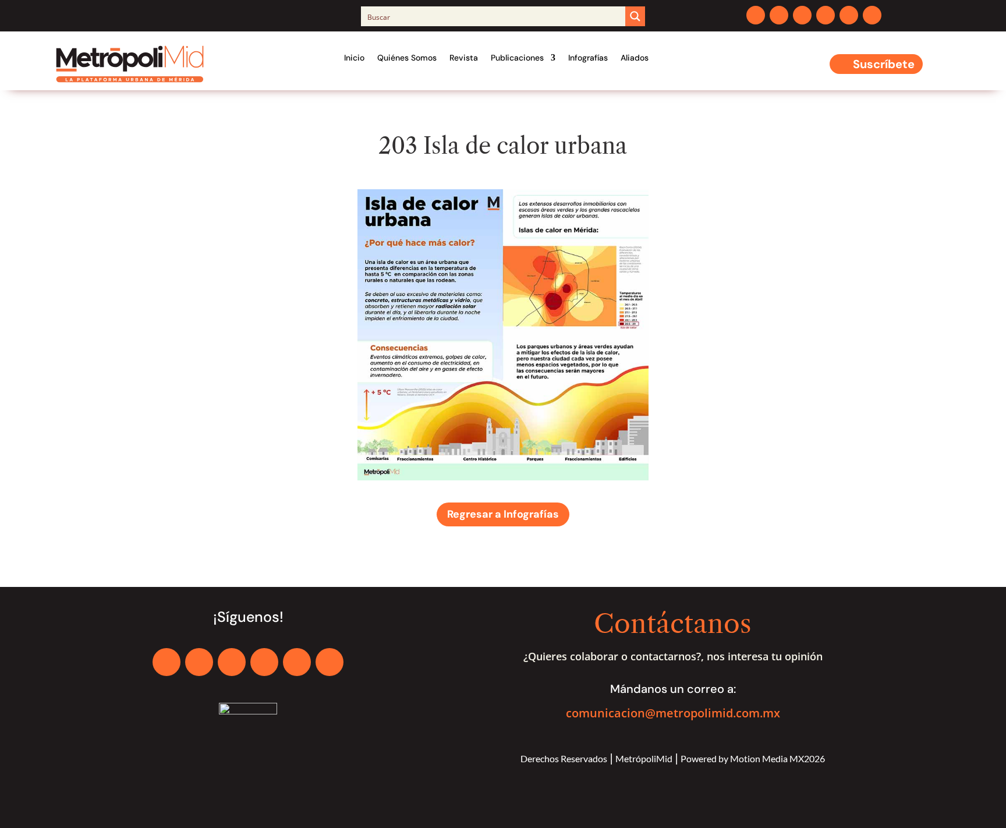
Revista (463, 57)
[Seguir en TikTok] (872, 15)
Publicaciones (517, 57)
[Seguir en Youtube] (848, 15)
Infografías (588, 57)
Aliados (635, 57)
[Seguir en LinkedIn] (825, 15)
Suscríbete (884, 64)
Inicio (354, 57)
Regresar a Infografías (503, 514)
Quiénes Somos (407, 57)
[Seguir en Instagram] (802, 15)
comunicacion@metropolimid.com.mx (673, 713)
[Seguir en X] (779, 15)
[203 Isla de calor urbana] (503, 477)
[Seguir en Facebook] (755, 15)
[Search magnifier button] (635, 16)
